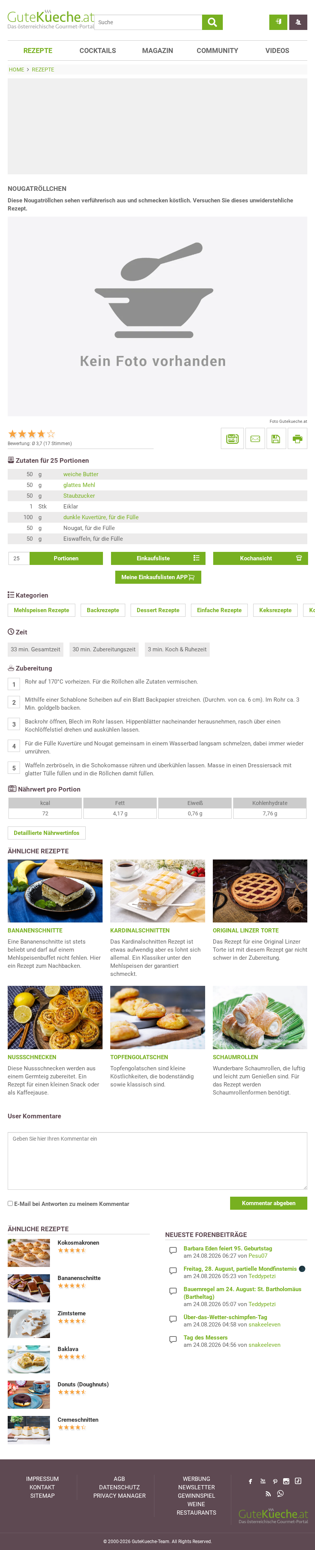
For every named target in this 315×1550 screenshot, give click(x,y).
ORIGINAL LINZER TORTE (246, 930)
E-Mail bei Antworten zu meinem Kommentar (71, 1204)
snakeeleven (264, 1324)
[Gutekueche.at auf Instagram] (286, 1481)
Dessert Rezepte (158, 610)
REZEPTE (37, 50)
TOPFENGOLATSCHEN (139, 1057)
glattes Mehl (79, 485)
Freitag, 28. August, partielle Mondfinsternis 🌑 (245, 1268)
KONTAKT (42, 1487)
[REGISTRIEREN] (298, 22)
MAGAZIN (157, 50)
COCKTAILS (98, 50)
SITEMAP (42, 1495)
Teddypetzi (262, 1276)
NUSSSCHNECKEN (32, 1057)
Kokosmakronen (78, 1242)
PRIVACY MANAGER (119, 1495)
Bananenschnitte (79, 1278)
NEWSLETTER (196, 1487)
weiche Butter (80, 474)
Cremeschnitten (78, 1419)
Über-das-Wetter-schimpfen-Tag (225, 1317)
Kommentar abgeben (268, 1203)
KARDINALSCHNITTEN (140, 930)
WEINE (196, 1504)
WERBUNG (196, 1478)
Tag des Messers (206, 1337)
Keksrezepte (275, 610)
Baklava (68, 1349)
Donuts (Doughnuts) (83, 1384)
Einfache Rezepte (219, 610)
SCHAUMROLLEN (235, 1057)
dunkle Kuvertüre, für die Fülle (101, 517)
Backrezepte (103, 610)
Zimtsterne (72, 1313)
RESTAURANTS (196, 1512)
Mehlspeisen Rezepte (41, 610)
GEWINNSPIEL (196, 1495)
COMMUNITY (217, 50)
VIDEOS (277, 50)
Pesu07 (258, 1255)
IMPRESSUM (42, 1478)
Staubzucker (79, 495)
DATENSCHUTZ (119, 1487)
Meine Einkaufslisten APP (154, 577)
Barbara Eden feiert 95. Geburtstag (228, 1248)
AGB (119, 1478)
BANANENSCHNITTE (35, 930)
